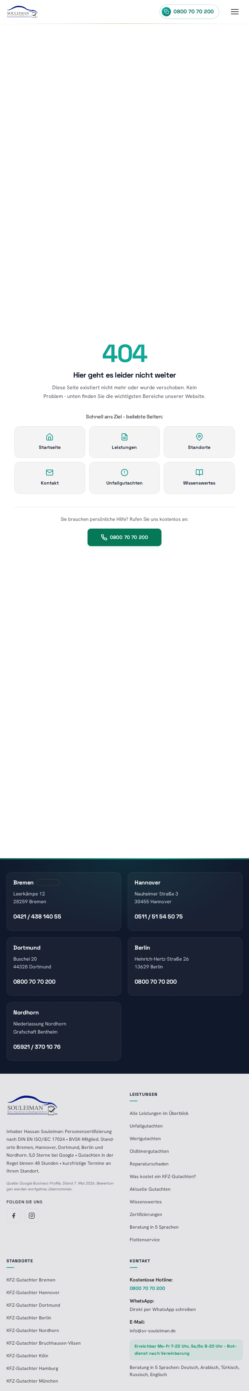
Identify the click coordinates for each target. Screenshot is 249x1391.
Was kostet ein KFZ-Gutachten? (163, 1176)
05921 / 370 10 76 (37, 1046)
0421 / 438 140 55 (37, 916)
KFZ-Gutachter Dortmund (33, 1305)
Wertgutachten (145, 1138)
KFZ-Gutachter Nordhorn (32, 1330)
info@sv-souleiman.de (153, 1331)
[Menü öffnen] (235, 12)
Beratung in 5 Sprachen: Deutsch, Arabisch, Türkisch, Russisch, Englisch (184, 1370)
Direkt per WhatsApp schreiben (163, 1309)
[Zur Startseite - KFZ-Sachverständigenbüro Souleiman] (22, 12)
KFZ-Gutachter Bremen (30, 1280)
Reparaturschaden (149, 1164)
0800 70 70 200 (129, 537)
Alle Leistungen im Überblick (159, 1113)
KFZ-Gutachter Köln (27, 1356)
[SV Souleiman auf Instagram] (32, 1216)
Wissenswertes (146, 1202)
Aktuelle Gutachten (150, 1189)
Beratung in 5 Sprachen (154, 1227)
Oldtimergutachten (149, 1151)
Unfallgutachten (146, 1126)
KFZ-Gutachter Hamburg (32, 1368)
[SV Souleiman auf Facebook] (13, 1216)
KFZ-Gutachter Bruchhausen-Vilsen (43, 1343)
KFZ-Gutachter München (32, 1381)
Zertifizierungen (146, 1214)
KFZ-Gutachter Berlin (28, 1318)
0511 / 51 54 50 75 (159, 916)
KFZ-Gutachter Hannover (33, 1292)
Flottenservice (145, 1240)
